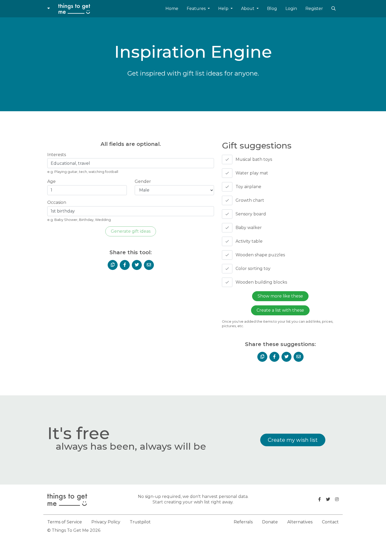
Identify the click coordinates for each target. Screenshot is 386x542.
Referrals (243, 521)
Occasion (56, 202)
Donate (270, 521)
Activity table (249, 241)
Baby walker (249, 227)
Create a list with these (280, 310)
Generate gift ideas (130, 231)
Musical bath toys (254, 159)
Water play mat (252, 173)
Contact (330, 521)
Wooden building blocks (261, 282)
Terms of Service (64, 521)
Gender (143, 181)
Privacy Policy (105, 521)
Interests (56, 154)
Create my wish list (293, 440)
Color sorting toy (253, 268)
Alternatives (299, 521)
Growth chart (250, 200)
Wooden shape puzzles (260, 254)
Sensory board (251, 213)
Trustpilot (140, 521)
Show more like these (280, 296)
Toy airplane (248, 186)
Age (51, 181)
